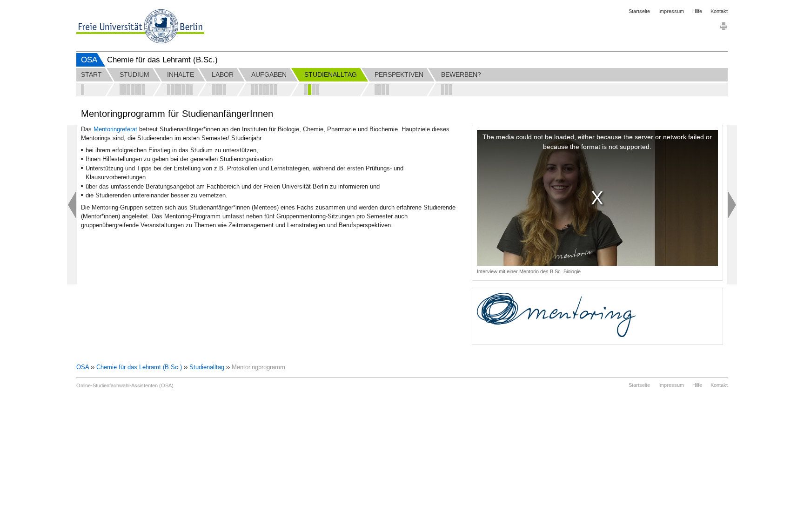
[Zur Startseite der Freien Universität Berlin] (140, 26)
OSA (89, 59)
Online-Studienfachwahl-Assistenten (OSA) (125, 385)
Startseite (639, 11)
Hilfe (697, 11)
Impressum (671, 11)
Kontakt (719, 11)
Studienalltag (206, 367)
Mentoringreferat (116, 129)
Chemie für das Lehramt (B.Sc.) (139, 367)
